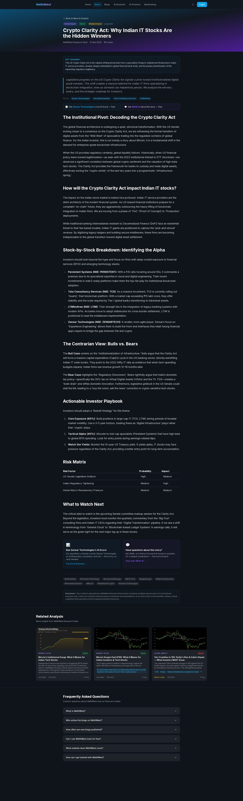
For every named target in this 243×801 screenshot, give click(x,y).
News (97, 4)
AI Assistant (119, 4)
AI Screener (134, 4)
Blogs (107, 4)
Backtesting (150, 4)
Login (202, 4)
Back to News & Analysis (77, 18)
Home (88, 4)
